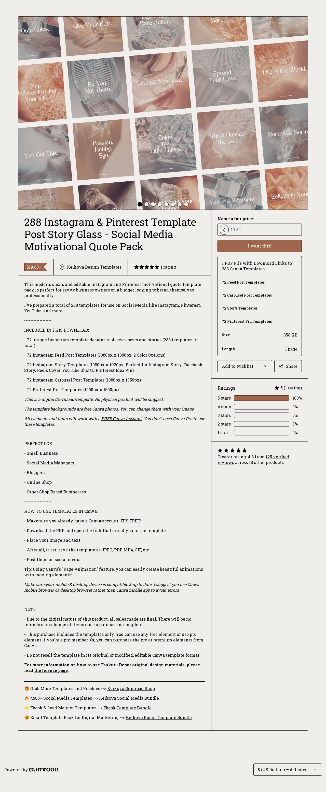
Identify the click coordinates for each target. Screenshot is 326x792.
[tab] (140, 204)
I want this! (259, 245)
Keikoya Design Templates (94, 267)
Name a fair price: (236, 218)
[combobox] (245, 366)
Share (291, 366)
